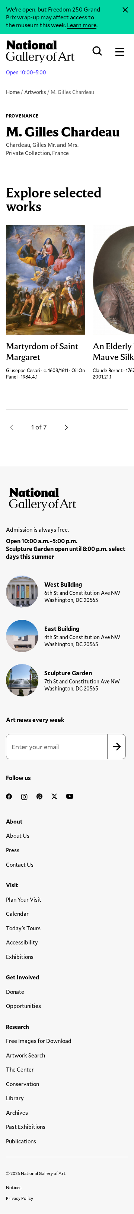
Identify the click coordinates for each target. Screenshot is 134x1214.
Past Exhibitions (25, 1126)
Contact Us (20, 864)
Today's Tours (23, 928)
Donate (15, 991)
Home (13, 92)
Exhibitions (20, 956)
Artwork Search (25, 1055)
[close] (125, 10)
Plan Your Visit (23, 899)
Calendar (17, 913)
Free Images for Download (38, 1040)
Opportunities (23, 1005)
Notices (14, 1187)
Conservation (22, 1084)
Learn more (81, 25)
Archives (17, 1112)
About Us (17, 835)
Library (15, 1098)
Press (12, 850)
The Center (20, 1069)
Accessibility (22, 942)
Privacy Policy (19, 1198)
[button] (12, 427)
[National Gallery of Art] (67, 497)
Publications (21, 1141)
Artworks (35, 92)
